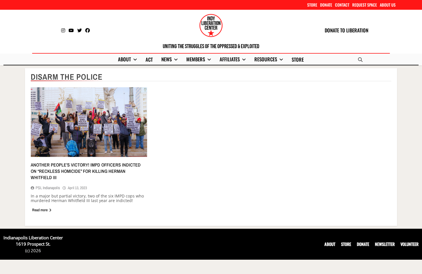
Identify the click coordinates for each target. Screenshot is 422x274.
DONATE (326, 5)
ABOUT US (388, 5)
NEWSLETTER (385, 244)
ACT (149, 59)
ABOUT (124, 59)
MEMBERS (195, 59)
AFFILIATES (230, 59)
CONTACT (342, 5)
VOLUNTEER (409, 244)
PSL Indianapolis (48, 187)
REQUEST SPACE (364, 5)
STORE (312, 5)
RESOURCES (265, 59)
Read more (40, 210)
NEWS (166, 59)
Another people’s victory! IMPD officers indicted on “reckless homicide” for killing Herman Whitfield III (86, 171)
